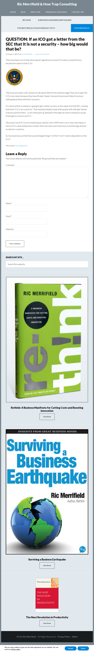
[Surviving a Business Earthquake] (47, 491)
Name (9, 203)
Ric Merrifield (47, 4)
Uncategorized (21, 145)
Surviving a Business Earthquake (47, 559)
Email (9, 216)
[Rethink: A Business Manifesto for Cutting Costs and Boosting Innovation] (47, 340)
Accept (70, 648)
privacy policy (15, 649)
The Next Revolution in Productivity (47, 617)
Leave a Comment (42, 54)
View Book (47, 417)
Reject (83, 648)
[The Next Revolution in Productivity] (47, 595)
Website (10, 229)
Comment (10, 165)
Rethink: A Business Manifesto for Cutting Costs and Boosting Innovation (47, 409)
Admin (74, 636)
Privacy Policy (63, 636)
